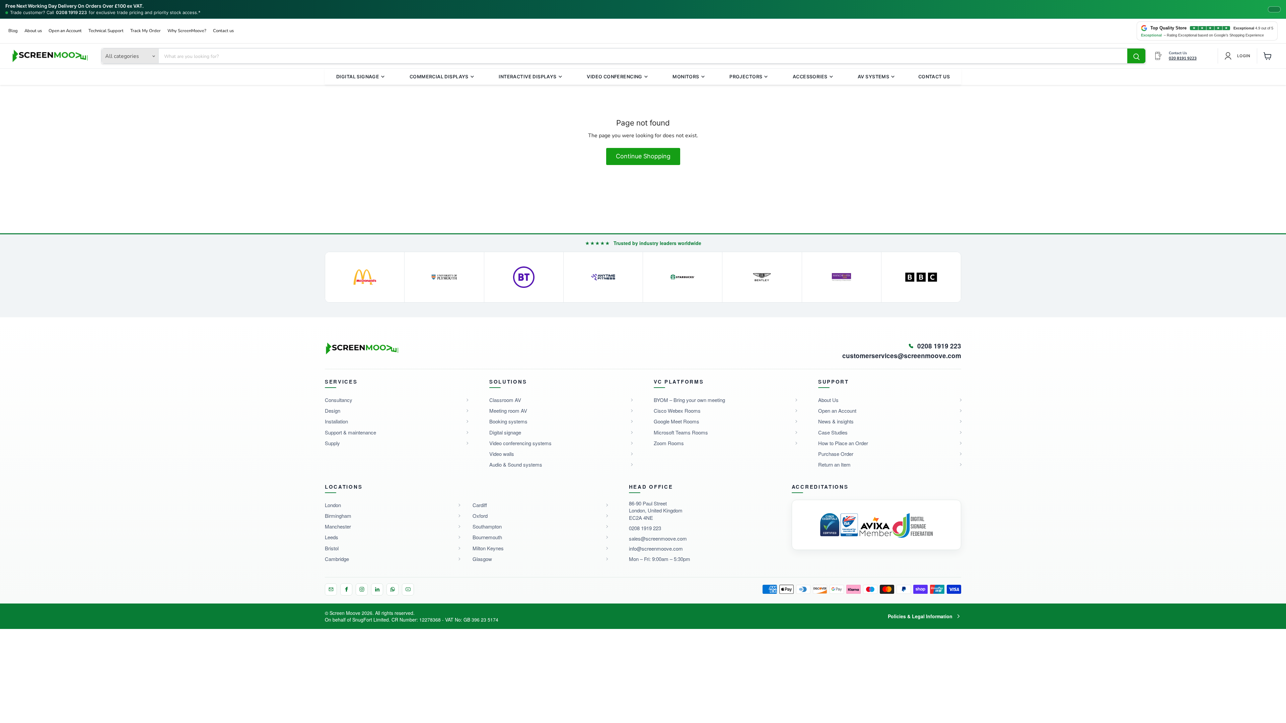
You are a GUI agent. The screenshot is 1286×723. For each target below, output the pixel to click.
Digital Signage (357, 76)
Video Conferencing (614, 76)
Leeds (331, 537)
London (333, 504)
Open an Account (65, 30)
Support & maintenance (350, 432)
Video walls (501, 453)
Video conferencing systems (520, 443)
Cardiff (480, 504)
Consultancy (338, 399)
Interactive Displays (527, 76)
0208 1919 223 (71, 12)
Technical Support (106, 30)
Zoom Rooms (669, 443)
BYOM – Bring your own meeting (689, 399)
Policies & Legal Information (920, 616)
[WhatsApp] (392, 589)
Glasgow (482, 558)
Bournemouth (487, 537)
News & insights (836, 421)
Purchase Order (835, 453)
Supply (332, 443)
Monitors (685, 76)
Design (332, 410)
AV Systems (873, 76)
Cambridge (337, 558)
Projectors (745, 76)
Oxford (480, 515)
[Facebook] (346, 589)
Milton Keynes (488, 548)
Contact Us (934, 76)
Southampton (487, 526)
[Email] (331, 589)
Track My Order (145, 30)
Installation (336, 421)
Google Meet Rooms (676, 421)
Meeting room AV (508, 410)
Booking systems (508, 421)
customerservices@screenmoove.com (901, 355)
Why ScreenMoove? (186, 30)
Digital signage (505, 432)
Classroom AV (505, 399)
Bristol (332, 548)
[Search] (1136, 56)
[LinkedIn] (377, 589)
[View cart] (1268, 56)
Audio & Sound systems (515, 464)
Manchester (338, 526)
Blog (13, 30)
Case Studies (833, 432)
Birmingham (338, 515)
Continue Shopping (643, 156)
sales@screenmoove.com (658, 538)
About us (33, 30)
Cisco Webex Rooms (677, 410)
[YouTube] (408, 589)
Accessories (810, 76)
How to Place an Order (843, 443)
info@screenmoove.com (656, 548)
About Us (828, 399)
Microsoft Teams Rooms (681, 432)
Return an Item (834, 464)
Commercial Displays (439, 76)
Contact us (223, 30)
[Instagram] (362, 589)
